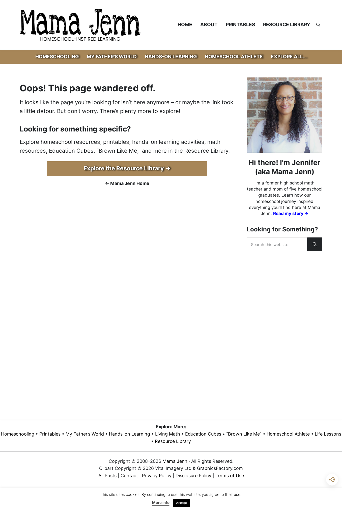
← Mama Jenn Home (127, 183)
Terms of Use (229, 475)
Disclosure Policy (193, 475)
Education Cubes (203, 434)
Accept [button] (181, 503)
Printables (50, 434)
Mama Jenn (174, 461)
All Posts (107, 475)
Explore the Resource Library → (126, 168)
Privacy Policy (157, 475)
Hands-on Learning (129, 434)
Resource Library (173, 441)
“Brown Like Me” (244, 434)
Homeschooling (17, 434)
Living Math (167, 434)
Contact (129, 475)
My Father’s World (85, 434)
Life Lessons (328, 434)
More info (160, 502)
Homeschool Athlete (288, 434)
